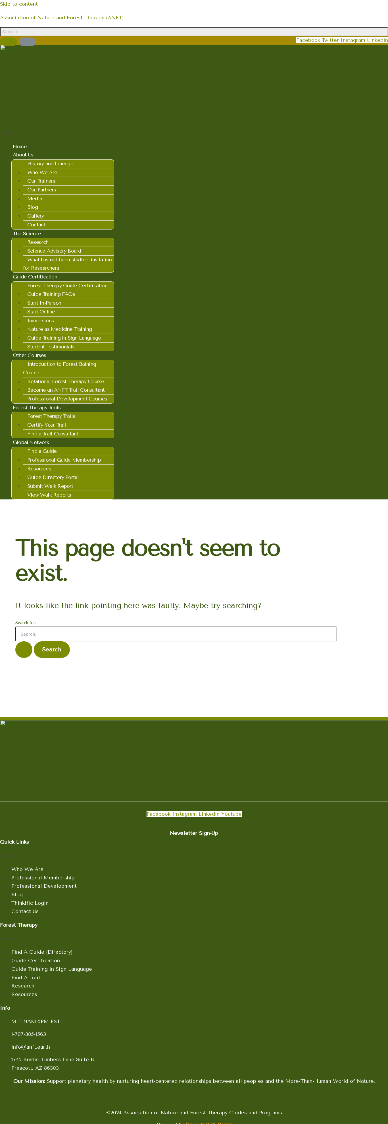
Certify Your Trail (46, 425)
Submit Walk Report (50, 486)
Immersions (40, 320)
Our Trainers (41, 181)
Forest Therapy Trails (51, 416)
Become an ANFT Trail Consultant (66, 390)
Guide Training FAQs (51, 294)
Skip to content (19, 4)
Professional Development (44, 886)
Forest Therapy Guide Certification (67, 285)
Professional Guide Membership (64, 460)
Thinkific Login (30, 903)
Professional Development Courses (67, 399)
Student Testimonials (50, 347)
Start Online (41, 312)
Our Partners (41, 190)
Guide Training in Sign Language (64, 338)
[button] (194, 133)
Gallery (35, 216)
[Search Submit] (23, 649)
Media (34, 198)
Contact (36, 225)
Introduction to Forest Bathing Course (59, 368)
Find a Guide (42, 451)
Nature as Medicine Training (59, 329)
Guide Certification (35, 960)
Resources (39, 469)
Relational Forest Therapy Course (65, 381)
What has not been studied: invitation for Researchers (67, 264)
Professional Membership (43, 878)
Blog (32, 207)
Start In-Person (44, 303)
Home (20, 146)
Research (38, 242)
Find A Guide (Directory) (42, 952)
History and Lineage (50, 163)
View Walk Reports (49, 495)
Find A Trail (25, 977)
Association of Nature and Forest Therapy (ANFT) (62, 18)
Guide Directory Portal (53, 477)
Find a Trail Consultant (52, 434)
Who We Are (42, 172)
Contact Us (25, 911)
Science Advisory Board (54, 251)
